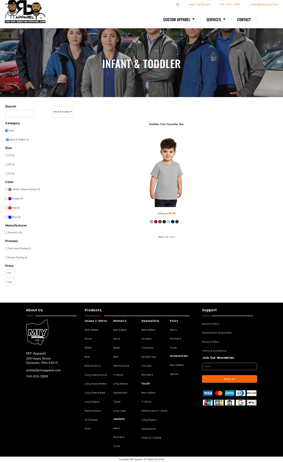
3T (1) (11, 164)
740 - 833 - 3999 (230, 4)
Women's (119, 437)
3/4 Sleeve (91, 419)
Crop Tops (119, 410)
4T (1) (11, 173)
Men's (116, 428)
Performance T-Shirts (155, 410)
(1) (26, 189)
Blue (14, 217)
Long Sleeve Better (96, 383)
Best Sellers (92, 329)
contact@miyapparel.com (264, 4)
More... (89, 428)
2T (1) (11, 155)
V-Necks (118, 374)
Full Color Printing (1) (19, 248)
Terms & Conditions (214, 350)
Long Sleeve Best (95, 392)
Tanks (117, 401)
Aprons (174, 374)
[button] (179, 19)
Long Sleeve (120, 383)
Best (87, 356)
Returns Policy (210, 323)
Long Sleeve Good (96, 374)
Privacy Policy (210, 341)
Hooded (146, 338)
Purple (15, 198)
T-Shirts (146, 401)
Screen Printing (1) (18, 257)
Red (14, 207)
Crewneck (148, 347)
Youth (11, 130)
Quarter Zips (149, 356)
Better (88, 347)
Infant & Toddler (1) (19, 139)
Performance (92, 365)
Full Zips (146, 365)
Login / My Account (199, 4)
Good (88, 338)
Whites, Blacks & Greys (24, 189)
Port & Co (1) (15, 232)
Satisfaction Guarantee (216, 332)
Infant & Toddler (152, 437)
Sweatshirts (120, 392)
